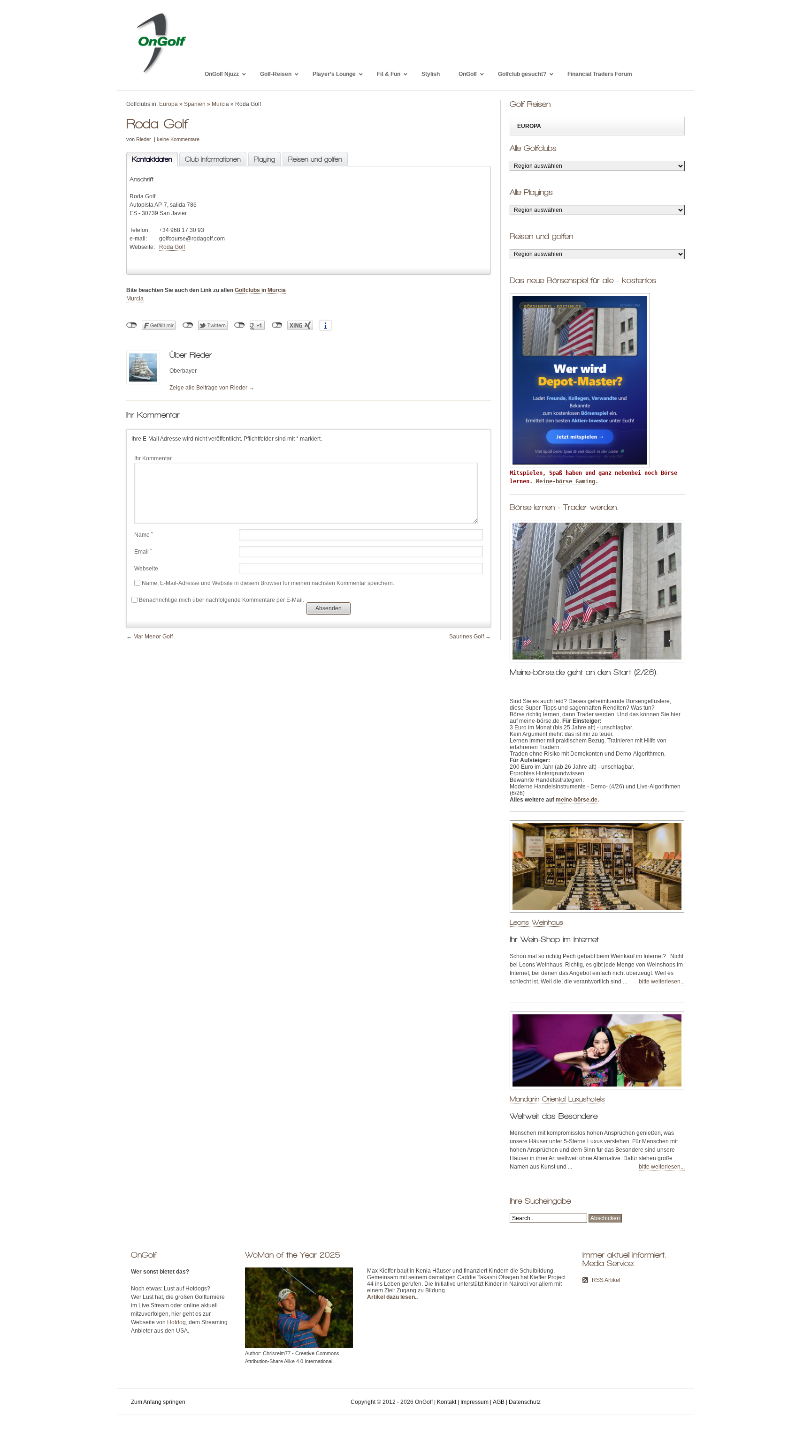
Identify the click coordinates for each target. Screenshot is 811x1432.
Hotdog (176, 1322)
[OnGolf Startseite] (161, 74)
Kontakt (446, 1402)
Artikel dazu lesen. (391, 1297)
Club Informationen (213, 159)
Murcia (220, 104)
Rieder (143, 139)
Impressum (474, 1402)
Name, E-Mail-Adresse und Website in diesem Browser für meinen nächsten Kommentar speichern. (268, 583)
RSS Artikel (606, 1280)
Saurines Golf (466, 636)
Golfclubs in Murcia (260, 290)
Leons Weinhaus (536, 922)
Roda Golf (172, 247)
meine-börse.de (576, 799)
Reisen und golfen (315, 159)
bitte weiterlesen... (662, 981)
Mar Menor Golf (153, 636)
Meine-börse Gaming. (567, 481)
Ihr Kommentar (153, 458)
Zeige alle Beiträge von (211, 387)
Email (143, 551)
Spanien (195, 104)
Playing (264, 159)
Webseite (146, 568)
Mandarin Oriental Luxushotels (557, 1099)
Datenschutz (525, 1402)
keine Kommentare (178, 139)
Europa (168, 104)
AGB (499, 1402)
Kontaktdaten (149, 159)
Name (143, 535)
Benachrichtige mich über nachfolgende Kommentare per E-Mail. (221, 600)
